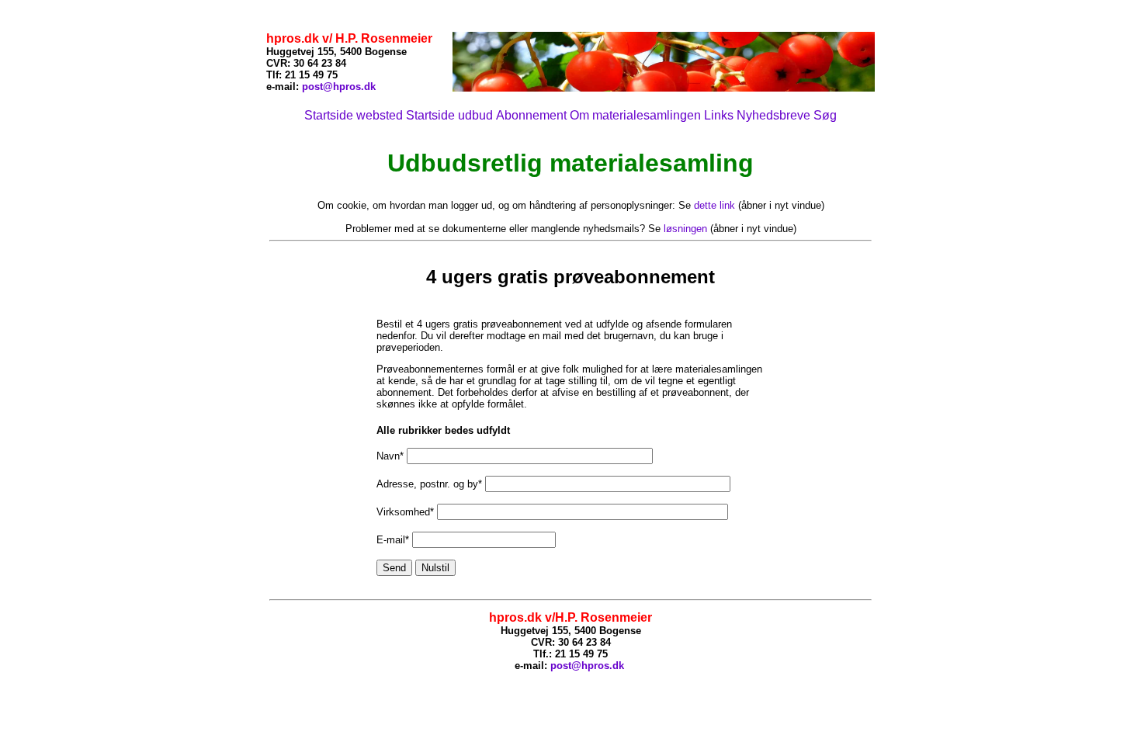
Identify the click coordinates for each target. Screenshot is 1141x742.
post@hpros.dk (339, 86)
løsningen (685, 228)
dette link (714, 205)
